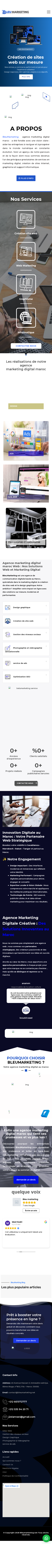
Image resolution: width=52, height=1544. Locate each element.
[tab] (26, 607)
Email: (5, 1391)
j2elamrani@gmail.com (21, 1415)
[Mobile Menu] (48, 12)
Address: (7, 1382)
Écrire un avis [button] (31, 1209)
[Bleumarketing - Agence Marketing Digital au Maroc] (15, 12)
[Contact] (5, 1400)
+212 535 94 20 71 (18, 1408)
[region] (26, 52)
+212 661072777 (17, 1400)
